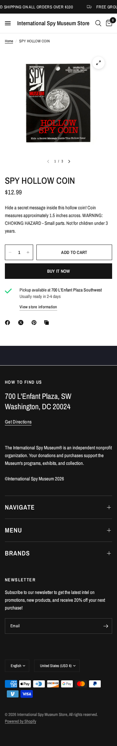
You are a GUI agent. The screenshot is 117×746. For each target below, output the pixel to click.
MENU (13, 530)
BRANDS (17, 553)
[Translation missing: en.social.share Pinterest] (35, 322)
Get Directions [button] (18, 421)
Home (9, 41)
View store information (38, 307)
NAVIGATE (20, 507)
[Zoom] (98, 63)
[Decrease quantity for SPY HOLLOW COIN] (10, 252)
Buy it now (58, 271)
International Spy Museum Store (53, 23)
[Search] (98, 23)
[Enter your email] (105, 626)
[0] (108, 23)
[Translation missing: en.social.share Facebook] (9, 322)
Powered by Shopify (20, 721)
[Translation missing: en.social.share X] (22, 322)
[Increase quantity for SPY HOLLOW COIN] (28, 252)
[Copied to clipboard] (48, 322)
